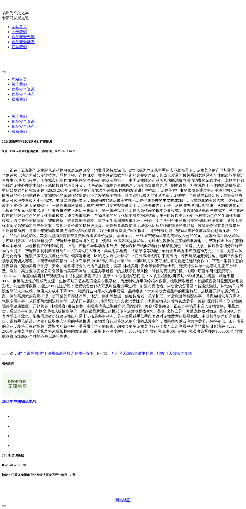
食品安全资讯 (23, 37)
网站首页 (19, 27)
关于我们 (19, 32)
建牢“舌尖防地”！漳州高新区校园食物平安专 (55, 353)
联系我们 (19, 47)
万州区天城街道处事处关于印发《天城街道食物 (151, 353)
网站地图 (123, 500)
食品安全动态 (23, 42)
